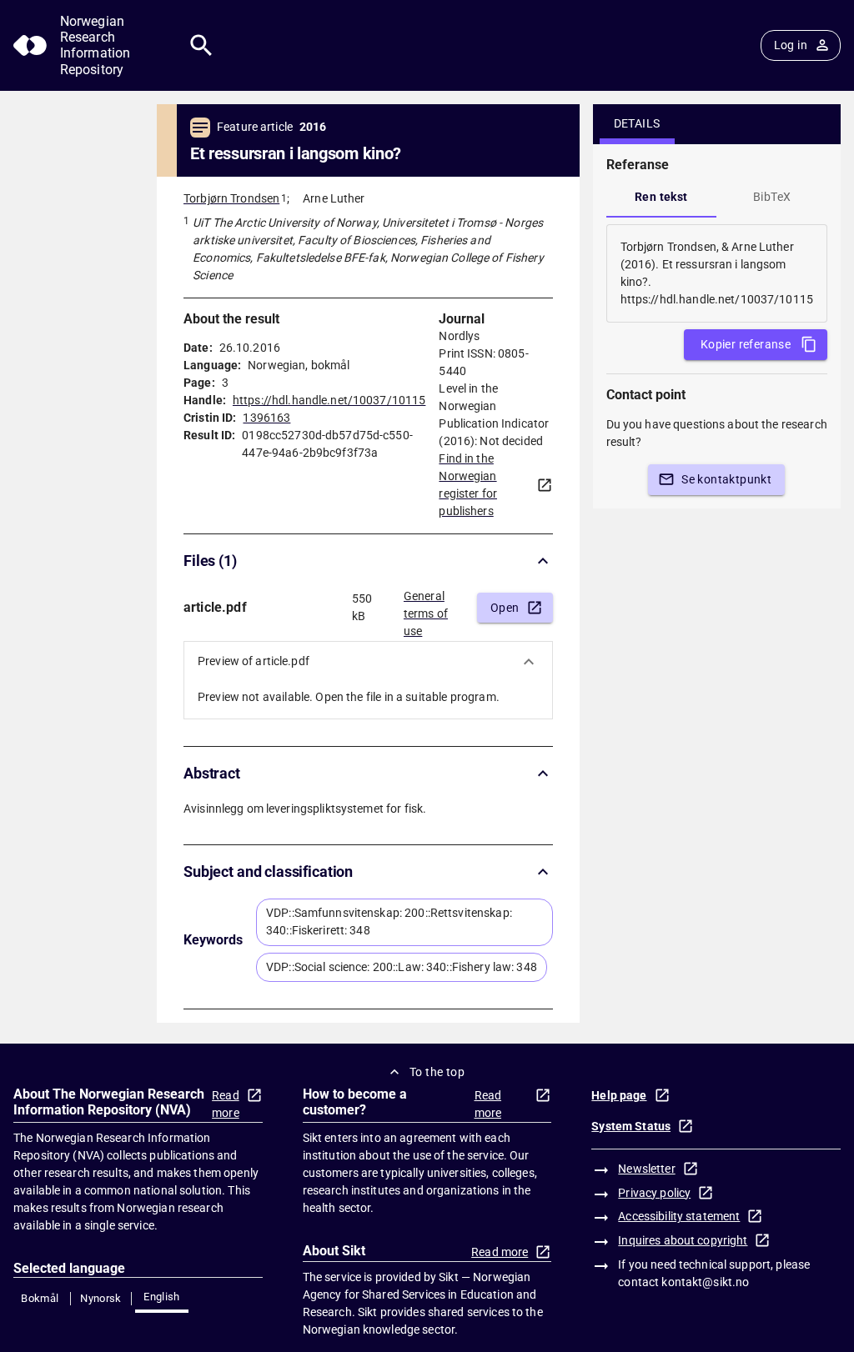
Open (505, 607)
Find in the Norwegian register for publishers (468, 485)
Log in (790, 45)
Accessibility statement (679, 1216)
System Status (631, 1126)
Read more (225, 1104)
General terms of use (426, 608)
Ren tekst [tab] (661, 196)
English (161, 1296)
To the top (437, 1072)
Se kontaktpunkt (726, 479)
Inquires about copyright (682, 1240)
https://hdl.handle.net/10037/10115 (329, 400)
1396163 (266, 417)
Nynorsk (101, 1298)
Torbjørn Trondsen (231, 198)
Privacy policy (654, 1192)
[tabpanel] (716, 273)
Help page (618, 1095)
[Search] (201, 45)
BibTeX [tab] (772, 196)
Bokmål (39, 1298)
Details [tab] (637, 123)
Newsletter (646, 1168)
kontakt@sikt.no (705, 1282)
